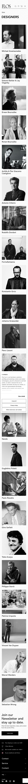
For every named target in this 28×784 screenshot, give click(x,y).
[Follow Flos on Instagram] (10, 781)
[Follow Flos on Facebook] (6, 781)
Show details (21, 396)
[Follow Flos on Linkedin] (3, 781)
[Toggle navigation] (25, 6)
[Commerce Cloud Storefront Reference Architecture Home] (6, 6)
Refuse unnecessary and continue (14, 409)
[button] (15, 6)
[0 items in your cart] (21, 6)
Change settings (14, 405)
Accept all (14, 401)
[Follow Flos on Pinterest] (14, 781)
